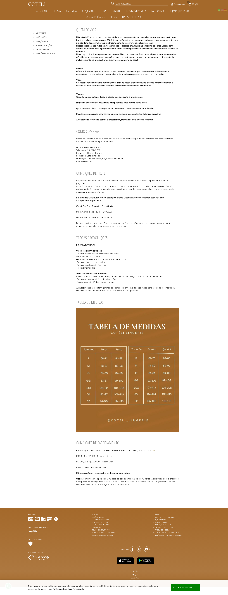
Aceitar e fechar (185, 587)
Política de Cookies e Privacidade (68, 589)
